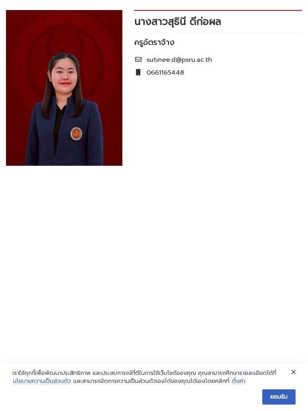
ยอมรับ (279, 397)
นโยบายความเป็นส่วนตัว (42, 381)
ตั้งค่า (238, 381)
